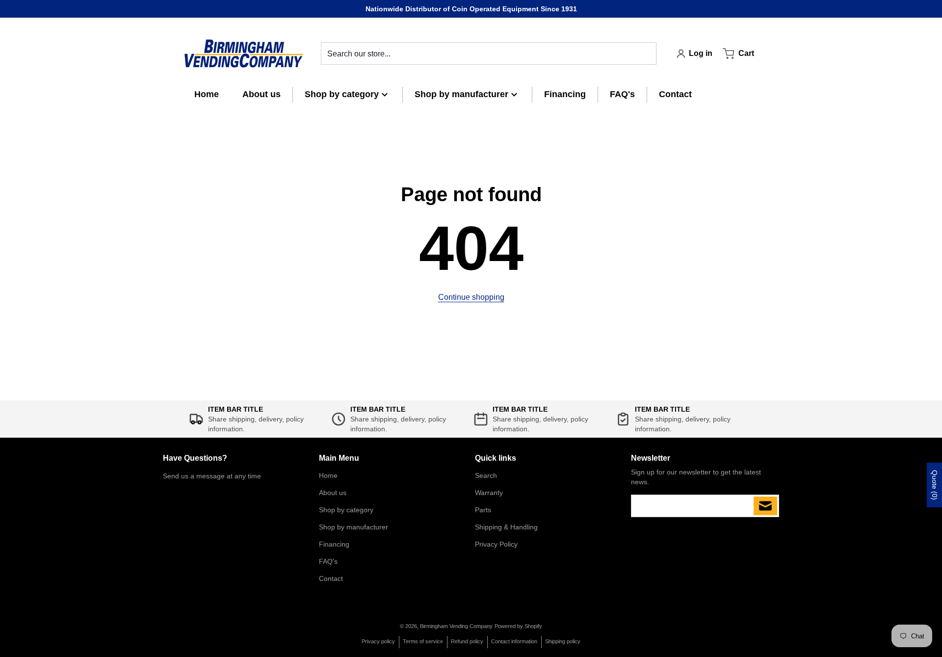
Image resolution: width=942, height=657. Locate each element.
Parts (483, 510)
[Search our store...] (645, 53)
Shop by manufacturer (353, 527)
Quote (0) (935, 485)
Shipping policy (562, 641)
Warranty (489, 493)
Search (486, 475)
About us (332, 493)
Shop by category (346, 510)
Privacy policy (378, 641)
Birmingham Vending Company (456, 626)
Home (328, 475)
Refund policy (467, 641)
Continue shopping (471, 297)
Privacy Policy (496, 544)
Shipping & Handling (506, 527)
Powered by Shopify (518, 626)
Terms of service (423, 641)
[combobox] (488, 53)
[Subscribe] (765, 506)
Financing (334, 544)
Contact (331, 578)
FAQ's (328, 561)
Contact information (514, 641)
